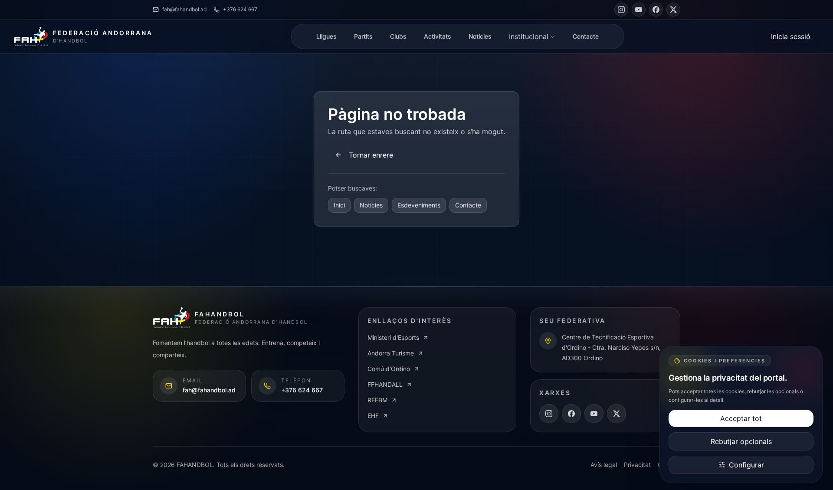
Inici (339, 205)
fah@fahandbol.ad (184, 9)
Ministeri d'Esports (393, 337)
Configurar (746, 464)
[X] (673, 9)
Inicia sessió (790, 36)
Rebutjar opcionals (741, 441)
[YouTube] (639, 9)
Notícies (480, 36)
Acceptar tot (741, 418)
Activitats (437, 36)
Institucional (528, 36)
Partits (363, 36)
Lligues (326, 36)
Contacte (586, 36)
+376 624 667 (240, 9)
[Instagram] (621, 9)
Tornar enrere (371, 155)
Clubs (398, 36)
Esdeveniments (418, 205)
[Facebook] (656, 9)
